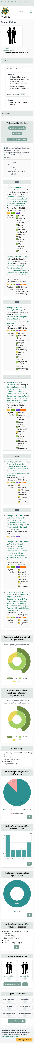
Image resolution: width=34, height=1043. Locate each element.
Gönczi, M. (11, 261)
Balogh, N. (20, 544)
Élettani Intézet (9, 51)
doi (9, 213)
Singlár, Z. (19, 188)
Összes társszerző (12, 984)
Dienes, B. (10, 389)
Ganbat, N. (11, 188)
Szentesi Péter (25, 976)
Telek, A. (17, 387)
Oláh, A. (10, 263)
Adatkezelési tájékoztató (10, 1036)
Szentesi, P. (11, 190)
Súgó (4, 2)
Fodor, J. (23, 387)
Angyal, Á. (10, 464)
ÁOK (7, 48)
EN (29, 4)
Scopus (23, 284)
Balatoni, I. (18, 597)
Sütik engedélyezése (24, 1040)
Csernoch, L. (11, 197)
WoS (17, 213)
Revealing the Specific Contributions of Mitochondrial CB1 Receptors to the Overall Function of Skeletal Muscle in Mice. (18, 272)
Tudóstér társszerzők (18, 128)
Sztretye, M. (21, 197)
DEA (13, 213)
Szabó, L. (10, 387)
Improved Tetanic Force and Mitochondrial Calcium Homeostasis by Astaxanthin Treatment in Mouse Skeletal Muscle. (17, 555)
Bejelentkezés (25, 2)
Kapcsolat (12, 2)
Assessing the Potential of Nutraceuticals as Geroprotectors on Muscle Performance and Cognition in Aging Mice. (18, 470)
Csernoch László (9, 976)
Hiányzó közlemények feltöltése (17, 153)
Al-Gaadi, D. (19, 310)
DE (3, 48)
